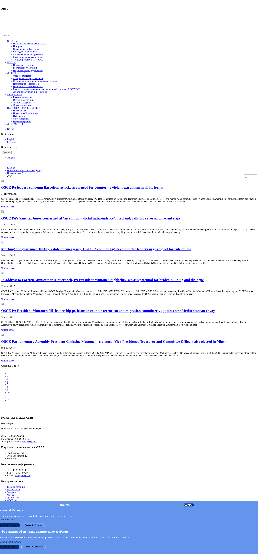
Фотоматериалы (21, 118)
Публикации (19, 116)
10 (8, 392)
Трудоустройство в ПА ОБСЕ (28, 59)
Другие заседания (22, 105)
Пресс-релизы (20, 110)
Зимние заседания (22, 102)
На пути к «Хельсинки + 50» (28, 86)
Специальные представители (28, 78)
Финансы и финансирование (28, 54)
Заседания (12, 492)
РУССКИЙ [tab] (188, 504)
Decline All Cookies (33, 525)
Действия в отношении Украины (30, 92)
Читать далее (7, 206)
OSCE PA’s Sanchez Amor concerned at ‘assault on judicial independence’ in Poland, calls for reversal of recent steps (91, 218)
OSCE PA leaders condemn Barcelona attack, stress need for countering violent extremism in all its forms (82, 187)
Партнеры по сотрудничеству (28, 70)
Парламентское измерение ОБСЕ (30, 43)
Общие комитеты (22, 76)
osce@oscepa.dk (22, 475)
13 (8, 400)
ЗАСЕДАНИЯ (14, 94)
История (17, 46)
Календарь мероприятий (25, 51)
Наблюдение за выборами (26, 84)
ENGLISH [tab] (65, 504)
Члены (10, 495)
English (10, 139)
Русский (11, 142)
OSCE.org (12, 500)
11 (8, 395)
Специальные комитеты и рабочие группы (35, 81)
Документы (13, 497)
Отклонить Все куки (33, 547)
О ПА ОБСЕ (13, 41)
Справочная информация (26, 49)
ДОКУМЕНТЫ (15, 124)
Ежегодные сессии (22, 97)
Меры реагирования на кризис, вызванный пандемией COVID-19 (46, 89)
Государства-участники (25, 67)
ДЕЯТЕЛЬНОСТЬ (16, 73)
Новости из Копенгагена (25, 113)
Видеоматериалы (22, 121)
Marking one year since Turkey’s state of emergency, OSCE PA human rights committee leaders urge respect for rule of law (96, 249)
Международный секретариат (28, 57)
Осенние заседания (23, 100)
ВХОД (10, 129)
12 (8, 397)
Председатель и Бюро (24, 65)
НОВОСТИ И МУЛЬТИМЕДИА (23, 108)
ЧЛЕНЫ (11, 62)
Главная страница (16, 487)
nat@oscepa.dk (29, 441)
